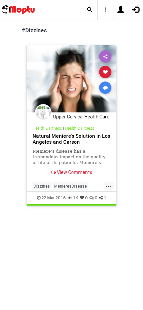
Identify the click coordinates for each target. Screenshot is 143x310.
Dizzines (42, 186)
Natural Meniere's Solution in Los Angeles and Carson (71, 139)
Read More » (71, 78)
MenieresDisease (70, 186)
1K (75, 198)
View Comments (74, 172)
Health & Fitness (47, 128)
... (108, 185)
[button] (89, 10)
